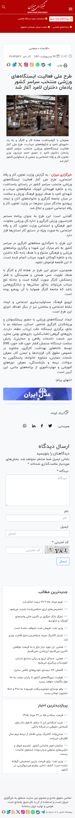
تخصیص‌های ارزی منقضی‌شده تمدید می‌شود (36, 609)
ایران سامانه (29, 806)
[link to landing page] (37, 7)
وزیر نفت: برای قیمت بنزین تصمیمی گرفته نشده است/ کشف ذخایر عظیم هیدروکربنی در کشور (40, 766)
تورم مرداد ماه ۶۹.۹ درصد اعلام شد (43, 602)
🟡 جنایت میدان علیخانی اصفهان (35, 27)
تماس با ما (59, 812)
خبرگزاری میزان (61, 175)
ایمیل (64, 527)
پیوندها (68, 812)
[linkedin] (33, 426)
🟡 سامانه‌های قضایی (62, 27)
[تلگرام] (49, 66)
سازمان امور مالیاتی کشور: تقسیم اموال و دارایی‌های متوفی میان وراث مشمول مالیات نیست (41, 750)
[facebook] (42, 426)
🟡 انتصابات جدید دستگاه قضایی (32, 18)
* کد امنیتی (60, 542)
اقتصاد (44, 48)
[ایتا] (32, 66)
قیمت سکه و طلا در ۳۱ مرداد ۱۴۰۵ (43, 715)
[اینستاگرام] (26, 66)
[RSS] (13, 813)
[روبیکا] (9, 66)
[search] (3, 7)
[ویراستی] (14, 66)
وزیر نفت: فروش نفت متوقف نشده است (38, 628)
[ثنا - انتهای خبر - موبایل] (37, 394)
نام (66, 511)
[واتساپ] (38, 66)
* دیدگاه (62, 471)
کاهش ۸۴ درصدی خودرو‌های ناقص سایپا (38, 670)
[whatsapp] (24, 426)
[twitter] (50, 426)
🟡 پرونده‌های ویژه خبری (61, 18)
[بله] (43, 66)
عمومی (33, 48)
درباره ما (49, 812)
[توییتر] (20, 66)
